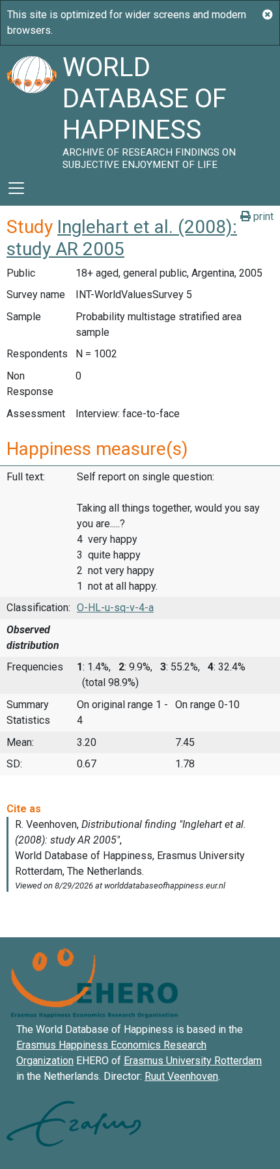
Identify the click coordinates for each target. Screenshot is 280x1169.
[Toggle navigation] (16, 188)
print (262, 216)
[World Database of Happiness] (31, 108)
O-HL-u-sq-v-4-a (115, 607)
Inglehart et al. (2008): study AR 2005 (122, 238)
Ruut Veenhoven (181, 1076)
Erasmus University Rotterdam (193, 1060)
